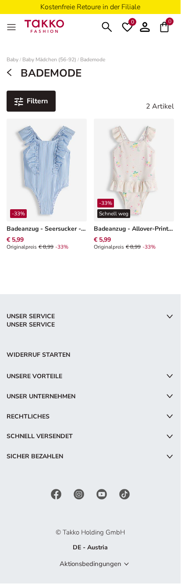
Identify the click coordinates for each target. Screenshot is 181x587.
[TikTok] (124, 493)
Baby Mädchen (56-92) (49, 60)
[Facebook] (57, 493)
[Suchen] (107, 26)
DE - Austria (90, 547)
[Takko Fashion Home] (44, 25)
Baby (12, 60)
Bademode (92, 60)
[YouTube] (102, 493)
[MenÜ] (12, 26)
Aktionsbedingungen (90, 563)
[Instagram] (80, 493)
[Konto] (145, 26)
